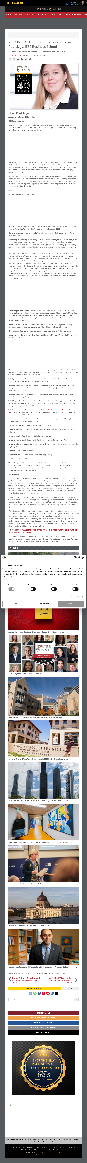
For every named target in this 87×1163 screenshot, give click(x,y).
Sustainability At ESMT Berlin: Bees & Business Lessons (30, 925)
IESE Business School (65, 973)
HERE (59, 541)
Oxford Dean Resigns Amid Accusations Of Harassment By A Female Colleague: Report (42, 967)
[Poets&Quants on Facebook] (39, 993)
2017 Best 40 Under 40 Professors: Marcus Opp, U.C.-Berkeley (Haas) (26, 980)
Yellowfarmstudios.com (48, 1155)
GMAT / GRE (76, 15)
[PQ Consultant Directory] (43, 1114)
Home (8, 15)
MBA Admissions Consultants (43, 1028)
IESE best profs (53, 973)
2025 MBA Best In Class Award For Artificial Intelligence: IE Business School (38, 800)
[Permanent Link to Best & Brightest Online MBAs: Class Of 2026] (43, 653)
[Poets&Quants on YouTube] (48, 993)
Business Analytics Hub (43, 1023)
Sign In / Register (60, 1149)
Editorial (36, 1149)
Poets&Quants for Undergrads (59, 1139)
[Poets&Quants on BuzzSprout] (35, 993)
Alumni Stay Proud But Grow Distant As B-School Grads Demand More (36, 632)
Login (70, 988)
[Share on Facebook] (9, 59)
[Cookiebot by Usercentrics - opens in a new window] (75, 557)
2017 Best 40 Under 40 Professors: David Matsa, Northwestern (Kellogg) (59, 980)
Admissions (29, 15)
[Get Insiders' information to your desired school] (43, 1068)
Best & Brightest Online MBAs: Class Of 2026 (26, 674)
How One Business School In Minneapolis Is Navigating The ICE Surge (35, 717)
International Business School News (39, 34)
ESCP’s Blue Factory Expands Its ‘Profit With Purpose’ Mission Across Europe (38, 842)
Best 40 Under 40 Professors (25, 973)
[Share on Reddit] (30, 59)
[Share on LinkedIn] (22, 59)
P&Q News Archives (26, 1147)
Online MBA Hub (43, 1013)
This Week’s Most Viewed (60, 15)
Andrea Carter (17, 55)
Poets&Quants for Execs (34, 1139)
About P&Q (13, 1147)
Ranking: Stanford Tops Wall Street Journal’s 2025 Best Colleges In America (38, 759)
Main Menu (18, 15)
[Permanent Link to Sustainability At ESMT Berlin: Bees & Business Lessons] (43, 905)
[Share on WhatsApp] (26, 59)
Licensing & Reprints (57, 1147)
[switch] (33, 589)
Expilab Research (52, 410)
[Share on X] (14, 59)
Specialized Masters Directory (43, 1018)
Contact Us (46, 1149)
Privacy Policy (41, 1147)
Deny (16, 603)
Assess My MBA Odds (43, 1033)
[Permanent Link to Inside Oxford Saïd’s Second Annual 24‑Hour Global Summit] (43, 863)
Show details (75, 597)
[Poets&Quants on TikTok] (56, 993)
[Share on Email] (18, 59)
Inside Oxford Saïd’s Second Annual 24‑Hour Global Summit (32, 884)
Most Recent (42, 15)
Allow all (71, 603)
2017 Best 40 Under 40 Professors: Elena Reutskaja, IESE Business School (32, 36)
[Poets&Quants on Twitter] (30, 993)
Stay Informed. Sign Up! (34, 988)
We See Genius (48, 1141)
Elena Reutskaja (41, 973)
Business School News (21, 34)
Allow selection (43, 603)
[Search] (76, 999)
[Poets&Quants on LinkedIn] (52, 993)
